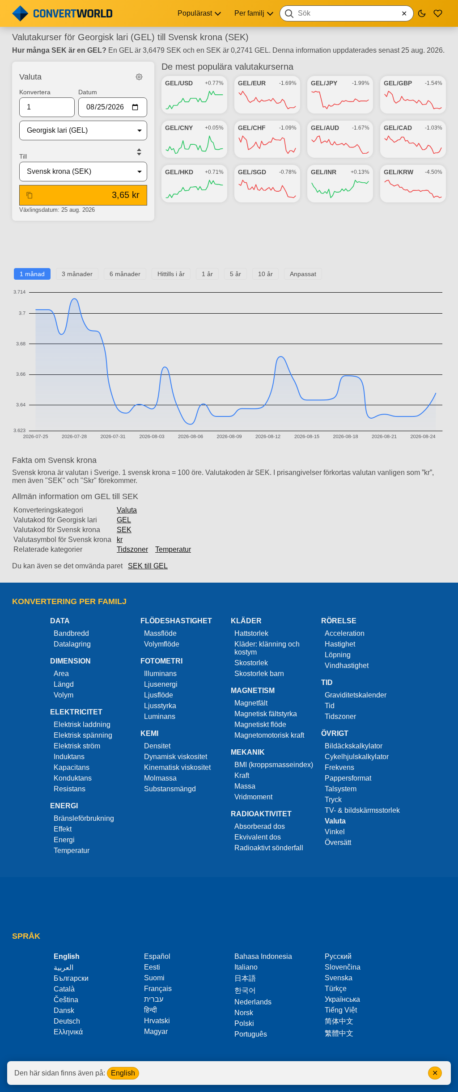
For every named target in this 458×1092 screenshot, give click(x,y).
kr (120, 539)
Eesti (152, 967)
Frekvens (339, 767)
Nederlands (252, 1002)
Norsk (243, 1012)
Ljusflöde (158, 695)
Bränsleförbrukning (84, 818)
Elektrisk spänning (83, 735)
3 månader (77, 273)
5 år (235, 273)
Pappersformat (348, 778)
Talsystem (340, 789)
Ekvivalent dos (257, 837)
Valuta (127, 510)
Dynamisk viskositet (175, 756)
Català (64, 989)
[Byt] (139, 152)
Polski (244, 1023)
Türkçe (336, 988)
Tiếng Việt (341, 1010)
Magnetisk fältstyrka (265, 714)
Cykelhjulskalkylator (357, 756)
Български (71, 978)
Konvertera (35, 92)
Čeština (66, 1000)
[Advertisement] (229, 248)
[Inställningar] (139, 77)
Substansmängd (170, 789)
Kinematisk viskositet (177, 767)
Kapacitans (71, 767)
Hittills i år (171, 273)
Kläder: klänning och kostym (267, 648)
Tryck (333, 799)
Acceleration (345, 633)
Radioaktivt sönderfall (268, 848)
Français (158, 988)
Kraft (241, 775)
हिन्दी (150, 1010)
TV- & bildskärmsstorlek (362, 810)
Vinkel (335, 832)
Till (23, 156)
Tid (330, 706)
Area (61, 673)
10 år (265, 273)
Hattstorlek (251, 633)
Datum (87, 92)
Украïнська (342, 999)
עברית (153, 999)
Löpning (338, 655)
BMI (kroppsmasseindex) (273, 765)
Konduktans (73, 778)
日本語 (245, 978)
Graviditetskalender (355, 695)
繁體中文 (339, 1033)
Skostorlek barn (259, 673)
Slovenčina (342, 967)
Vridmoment (253, 797)
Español (157, 956)
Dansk (64, 1010)
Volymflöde (161, 644)
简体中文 (339, 1021)
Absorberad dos (259, 826)
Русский (338, 956)
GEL (124, 520)
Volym (63, 695)
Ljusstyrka (160, 706)
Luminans (159, 716)
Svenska (338, 978)
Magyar (156, 1031)
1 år (207, 273)
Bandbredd (71, 633)
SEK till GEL (148, 566)
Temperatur (173, 549)
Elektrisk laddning (82, 724)
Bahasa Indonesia (263, 956)
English (123, 1073)
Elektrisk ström (77, 746)
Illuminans (160, 673)
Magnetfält (250, 703)
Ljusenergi (161, 684)
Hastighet (340, 644)
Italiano (246, 967)
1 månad (32, 273)
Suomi (154, 978)
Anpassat (303, 273)
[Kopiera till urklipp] (29, 195)
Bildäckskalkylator (353, 746)
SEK (124, 529)
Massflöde (160, 633)
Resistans (69, 789)
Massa (244, 786)
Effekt (63, 829)
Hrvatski (157, 1021)
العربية (63, 967)
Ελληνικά (68, 1032)
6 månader (125, 273)
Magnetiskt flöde (260, 724)
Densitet (157, 746)
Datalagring (72, 644)
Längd (64, 684)
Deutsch (67, 1021)
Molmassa (160, 778)
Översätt (338, 842)
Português (250, 1034)
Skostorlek (251, 663)
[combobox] (347, 13)
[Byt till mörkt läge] (422, 13)
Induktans (69, 756)
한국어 (245, 990)
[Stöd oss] (438, 13)
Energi (64, 840)
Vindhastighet (347, 665)
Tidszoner (132, 549)
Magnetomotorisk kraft (269, 735)
